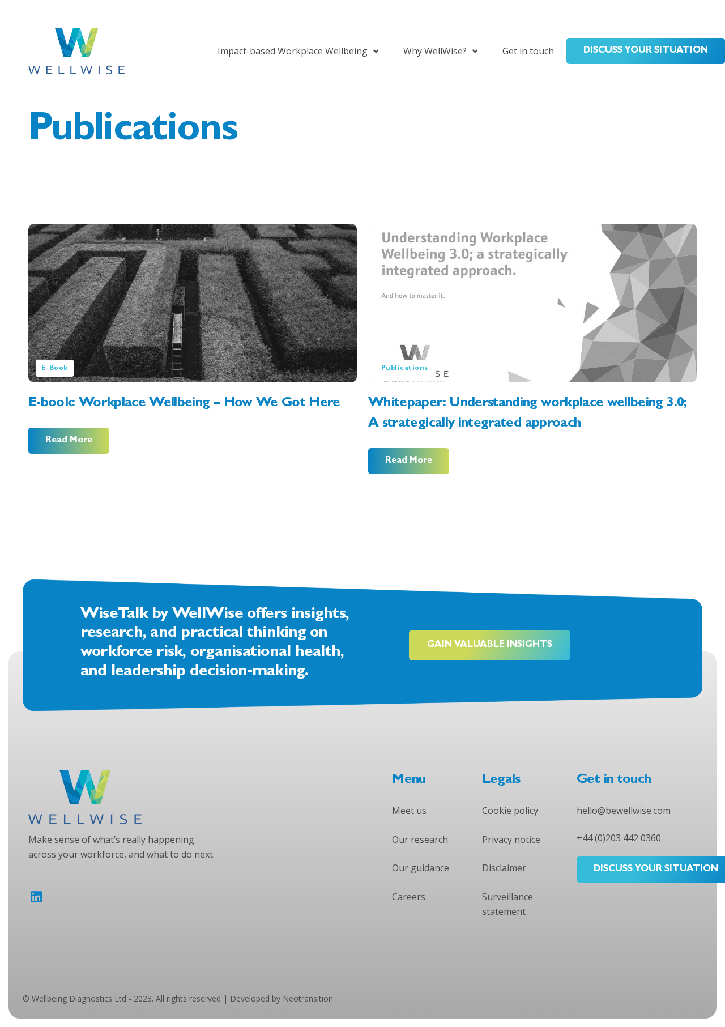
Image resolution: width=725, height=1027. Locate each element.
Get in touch (528, 51)
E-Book (54, 368)
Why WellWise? (435, 51)
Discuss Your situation (645, 51)
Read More (68, 440)
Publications (404, 368)
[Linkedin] (35, 897)
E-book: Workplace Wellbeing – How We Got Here (184, 404)
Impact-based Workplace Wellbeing (293, 51)
